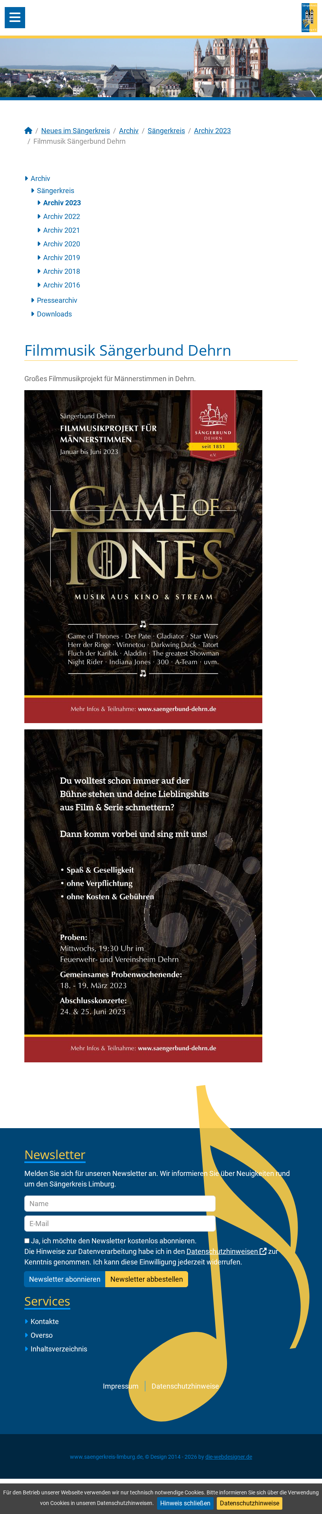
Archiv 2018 (61, 271)
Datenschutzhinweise (249, 1503)
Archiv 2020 (61, 244)
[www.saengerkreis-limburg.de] (309, 17)
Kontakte (45, 1321)
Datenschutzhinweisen (223, 1251)
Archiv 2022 (61, 216)
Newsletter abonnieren (65, 1279)
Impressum (121, 1386)
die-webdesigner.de (228, 1457)
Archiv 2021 (61, 230)
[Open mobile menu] (15, 17)
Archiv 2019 (61, 257)
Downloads (54, 314)
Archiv (40, 178)
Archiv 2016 (61, 285)
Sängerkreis (55, 190)
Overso (42, 1335)
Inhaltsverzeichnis (59, 1349)
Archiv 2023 (62, 203)
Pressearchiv (57, 300)
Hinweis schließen (185, 1503)
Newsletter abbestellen (146, 1279)
